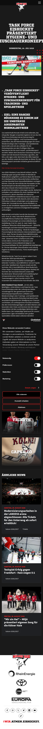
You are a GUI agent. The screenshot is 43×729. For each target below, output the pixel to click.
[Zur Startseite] (21, 7)
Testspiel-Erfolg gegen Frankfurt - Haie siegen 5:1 (19, 571)
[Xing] (24, 710)
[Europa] (21, 700)
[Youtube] (35, 710)
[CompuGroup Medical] (21, 691)
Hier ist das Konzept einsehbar (13, 168)
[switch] (37, 365)
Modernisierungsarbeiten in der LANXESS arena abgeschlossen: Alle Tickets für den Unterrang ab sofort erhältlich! (20, 517)
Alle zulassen (21, 394)
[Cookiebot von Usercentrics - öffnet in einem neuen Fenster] (30, 320)
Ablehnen (21, 407)
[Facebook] (7, 710)
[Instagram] (12, 710)
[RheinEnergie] (21, 674)
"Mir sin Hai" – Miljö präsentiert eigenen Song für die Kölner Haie (21, 622)
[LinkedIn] (29, 710)
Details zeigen (30, 388)
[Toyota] (21, 682)
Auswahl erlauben (21, 401)
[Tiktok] (21, 716)
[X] (18, 710)
